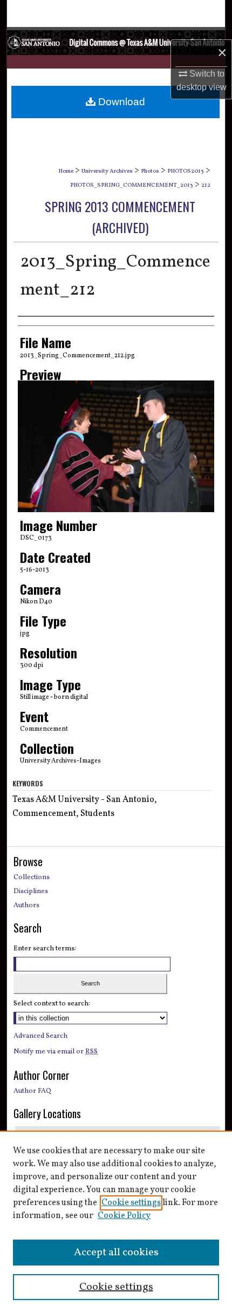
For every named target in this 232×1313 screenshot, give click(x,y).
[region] (116, 1222)
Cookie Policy (124, 1216)
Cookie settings (131, 1203)
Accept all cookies (116, 1252)
